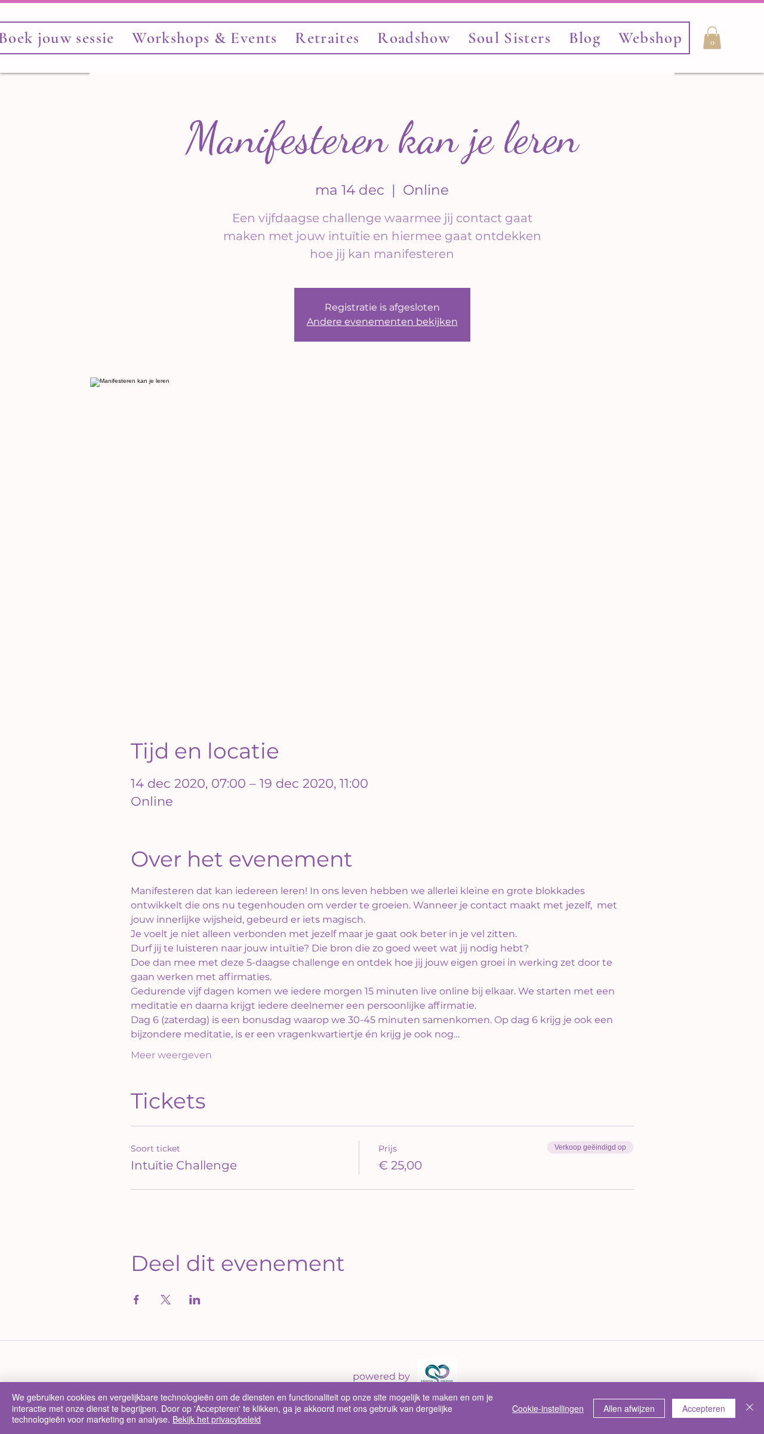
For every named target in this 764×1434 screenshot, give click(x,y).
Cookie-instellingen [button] (548, 1408)
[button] (509, 38)
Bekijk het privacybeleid (216, 1419)
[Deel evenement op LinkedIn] (195, 1299)
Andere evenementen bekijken (382, 321)
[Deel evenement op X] (165, 1299)
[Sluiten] (750, 1408)
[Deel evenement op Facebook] (136, 1299)
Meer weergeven (171, 1055)
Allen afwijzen (629, 1408)
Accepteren (703, 1408)
